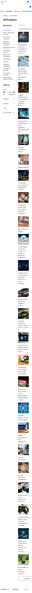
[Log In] (28, 2)
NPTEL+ (4, 1)
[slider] (4, 92)
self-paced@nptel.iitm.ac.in (7, 589)
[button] (30, 6)
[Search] (2, 3)
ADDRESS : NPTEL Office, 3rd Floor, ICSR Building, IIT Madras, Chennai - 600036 (15, 589)
